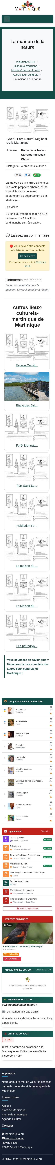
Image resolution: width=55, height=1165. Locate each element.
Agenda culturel (11, 1118)
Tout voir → (46, 831)
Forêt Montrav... (27, 445)
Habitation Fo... (26, 525)
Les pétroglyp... (26, 646)
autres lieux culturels (21, 668)
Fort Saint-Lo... (27, 485)
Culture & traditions (25, 66)
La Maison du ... (27, 606)
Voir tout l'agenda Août (28, 908)
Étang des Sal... (27, 405)
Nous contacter (14, 1138)
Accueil (6, 1105)
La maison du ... (27, 565)
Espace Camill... (27, 365)
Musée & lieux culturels (25, 70)
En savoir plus (11, 959)
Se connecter (27, 256)
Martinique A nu (25, 61)
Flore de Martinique (14, 1110)
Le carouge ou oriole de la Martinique (22, 946)
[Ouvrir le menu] (7, 19)
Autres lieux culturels (25, 74)
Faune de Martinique (14, 1114)
